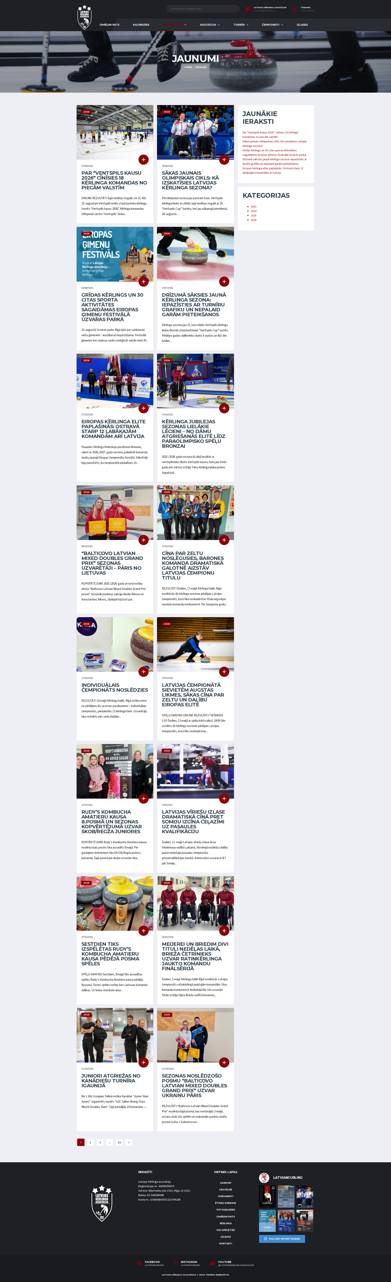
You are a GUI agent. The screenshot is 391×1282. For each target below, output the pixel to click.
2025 (253, 216)
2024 (253, 211)
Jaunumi (225, 1182)
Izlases (302, 24)
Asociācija (208, 24)
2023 (253, 207)
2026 (253, 220)
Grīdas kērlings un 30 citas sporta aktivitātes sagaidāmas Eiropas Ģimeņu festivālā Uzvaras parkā (112, 307)
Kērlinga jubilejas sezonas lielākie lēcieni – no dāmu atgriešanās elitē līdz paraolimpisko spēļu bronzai (193, 434)
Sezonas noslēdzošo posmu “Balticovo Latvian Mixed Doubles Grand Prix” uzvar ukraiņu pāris (194, 1085)
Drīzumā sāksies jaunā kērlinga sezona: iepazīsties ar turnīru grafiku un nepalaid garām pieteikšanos (194, 304)
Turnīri (239, 24)
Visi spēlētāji (225, 1230)
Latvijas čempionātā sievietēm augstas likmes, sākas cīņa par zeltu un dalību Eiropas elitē (193, 695)
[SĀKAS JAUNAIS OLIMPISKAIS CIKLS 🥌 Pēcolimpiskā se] (305, 1196)
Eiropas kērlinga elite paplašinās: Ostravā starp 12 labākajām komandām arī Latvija (113, 429)
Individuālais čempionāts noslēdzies (114, 687)
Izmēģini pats (109, 24)
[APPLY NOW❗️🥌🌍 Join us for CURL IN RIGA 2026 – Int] (286, 1221)
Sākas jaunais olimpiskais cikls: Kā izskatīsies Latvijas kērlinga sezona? (190, 180)
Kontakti (225, 1243)
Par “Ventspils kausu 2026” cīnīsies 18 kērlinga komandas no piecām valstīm (114, 180)
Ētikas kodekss (225, 1203)
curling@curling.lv (264, 11)
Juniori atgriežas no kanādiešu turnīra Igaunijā (111, 1081)
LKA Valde (225, 1189)
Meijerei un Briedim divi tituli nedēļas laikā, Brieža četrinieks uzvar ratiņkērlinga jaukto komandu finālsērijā (195, 956)
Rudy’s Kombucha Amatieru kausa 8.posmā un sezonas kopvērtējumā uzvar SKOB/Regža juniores (111, 821)
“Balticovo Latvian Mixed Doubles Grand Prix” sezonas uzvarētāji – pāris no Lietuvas (112, 563)
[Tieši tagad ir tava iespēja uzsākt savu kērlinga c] (267, 1196)
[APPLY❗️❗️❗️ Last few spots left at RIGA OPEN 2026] (305, 1221)
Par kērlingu (173, 24)
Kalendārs (141, 24)
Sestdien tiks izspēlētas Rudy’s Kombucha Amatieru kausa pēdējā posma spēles (110, 954)
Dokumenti (225, 1196)
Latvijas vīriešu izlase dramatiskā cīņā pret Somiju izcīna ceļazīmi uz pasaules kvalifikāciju (193, 821)
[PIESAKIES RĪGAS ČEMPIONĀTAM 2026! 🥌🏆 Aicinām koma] (286, 1196)
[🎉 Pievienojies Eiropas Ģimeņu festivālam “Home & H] (267, 1221)
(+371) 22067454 (308, 11)
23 (119, 1142)
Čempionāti (270, 24)
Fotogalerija (225, 1209)
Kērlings (226, 1223)
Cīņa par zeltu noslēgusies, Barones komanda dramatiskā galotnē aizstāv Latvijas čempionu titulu (193, 565)
